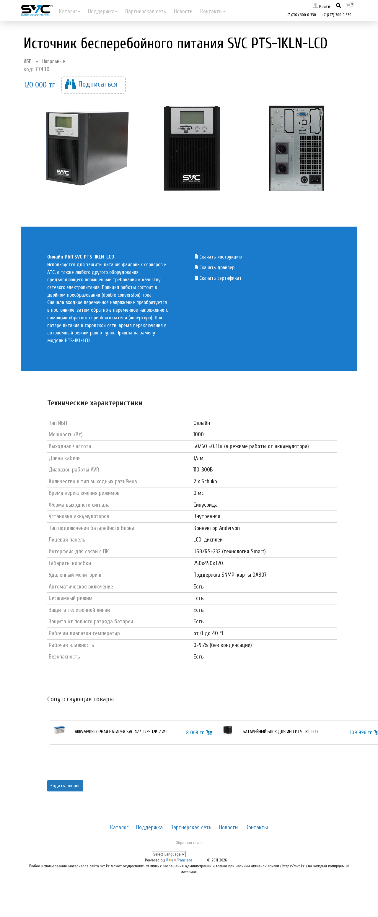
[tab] (119, 827)
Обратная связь (189, 842)
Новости (183, 11)
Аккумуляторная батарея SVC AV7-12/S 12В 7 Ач (121, 731)
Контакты (211, 11)
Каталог (68, 11)
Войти (324, 6)
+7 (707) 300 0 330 (301, 14)
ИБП (28, 61)
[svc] (37, 10)
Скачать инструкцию (220, 257)
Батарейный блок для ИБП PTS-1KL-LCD (280, 731)
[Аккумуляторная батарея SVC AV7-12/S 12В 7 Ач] (59, 732)
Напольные (53, 61)
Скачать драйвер (216, 267)
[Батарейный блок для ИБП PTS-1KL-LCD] (227, 732)
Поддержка (101, 11)
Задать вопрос (65, 786)
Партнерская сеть (145, 11)
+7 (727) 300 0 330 (336, 14)
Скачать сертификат (220, 278)
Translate (184, 860)
